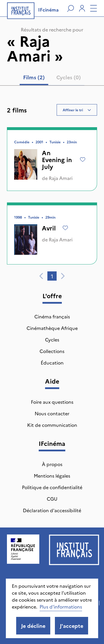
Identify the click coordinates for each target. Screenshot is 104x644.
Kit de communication (52, 425)
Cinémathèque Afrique (52, 328)
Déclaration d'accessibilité (52, 510)
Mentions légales (52, 475)
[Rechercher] (70, 8)
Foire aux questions (52, 402)
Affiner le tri (73, 109)
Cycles (52, 339)
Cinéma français (52, 316)
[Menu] (93, 8)
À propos (52, 464)
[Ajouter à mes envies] (82, 159)
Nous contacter (52, 413)
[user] (82, 8)
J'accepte (71, 625)
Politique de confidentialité (52, 487)
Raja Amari (61, 178)
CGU (52, 498)
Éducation (52, 362)
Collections (52, 351)
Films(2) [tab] (34, 77)
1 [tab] (52, 276)
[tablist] (52, 78)
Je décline (33, 625)
